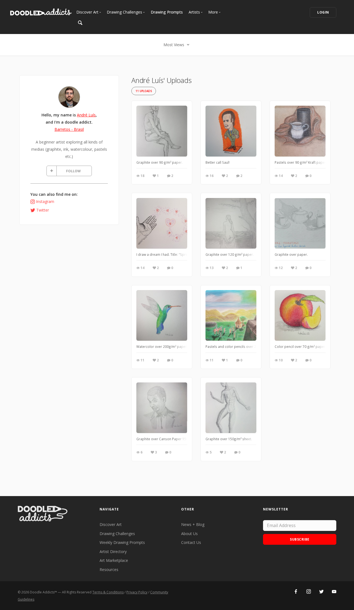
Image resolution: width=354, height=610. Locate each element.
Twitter (42, 210)
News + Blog (192, 524)
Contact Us (191, 542)
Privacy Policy (136, 592)
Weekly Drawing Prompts (122, 542)
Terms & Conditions (108, 592)
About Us (189, 533)
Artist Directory (113, 551)
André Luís (86, 115)
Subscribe (299, 539)
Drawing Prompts (167, 12)
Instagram (45, 201)
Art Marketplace (114, 560)
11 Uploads (144, 91)
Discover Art (111, 524)
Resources (109, 569)
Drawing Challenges (117, 533)
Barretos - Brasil (69, 129)
